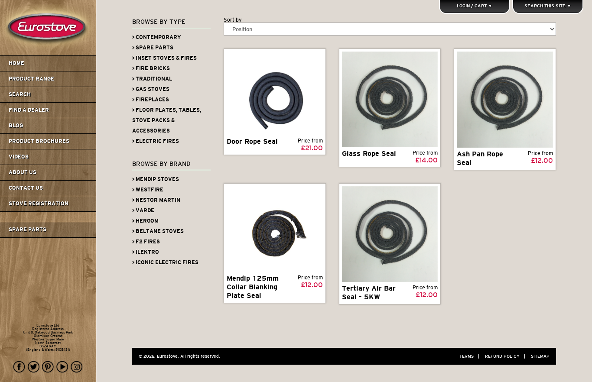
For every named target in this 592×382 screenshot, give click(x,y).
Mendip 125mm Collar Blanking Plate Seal (253, 287)
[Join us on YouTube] (62, 367)
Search (20, 94)
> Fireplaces (150, 100)
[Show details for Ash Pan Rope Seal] (505, 100)
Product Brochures (39, 141)
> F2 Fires (146, 242)
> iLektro (145, 252)
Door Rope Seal (252, 141)
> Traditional (152, 79)
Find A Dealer (29, 110)
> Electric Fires (155, 141)
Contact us (26, 188)
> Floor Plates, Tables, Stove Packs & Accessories (166, 120)
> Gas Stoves (150, 89)
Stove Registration (38, 204)
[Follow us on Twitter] (33, 367)
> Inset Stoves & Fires (164, 58)
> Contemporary (156, 37)
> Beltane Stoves (158, 231)
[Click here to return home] (49, 54)
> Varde (143, 210)
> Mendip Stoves (155, 179)
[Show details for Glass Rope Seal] (390, 99)
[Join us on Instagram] (76, 367)
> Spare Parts (152, 48)
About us (22, 172)
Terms (469, 356)
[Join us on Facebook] (19, 367)
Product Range (31, 79)
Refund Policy (505, 356)
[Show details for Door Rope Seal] (275, 93)
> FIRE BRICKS (151, 68)
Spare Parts (27, 230)
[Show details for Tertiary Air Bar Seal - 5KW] (390, 234)
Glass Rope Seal (369, 153)
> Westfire (147, 190)
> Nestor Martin (156, 200)
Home (16, 63)
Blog (16, 126)
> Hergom (145, 221)
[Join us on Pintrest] (48, 367)
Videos (19, 157)
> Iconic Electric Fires (165, 262)
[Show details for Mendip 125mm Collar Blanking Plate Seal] (275, 229)
